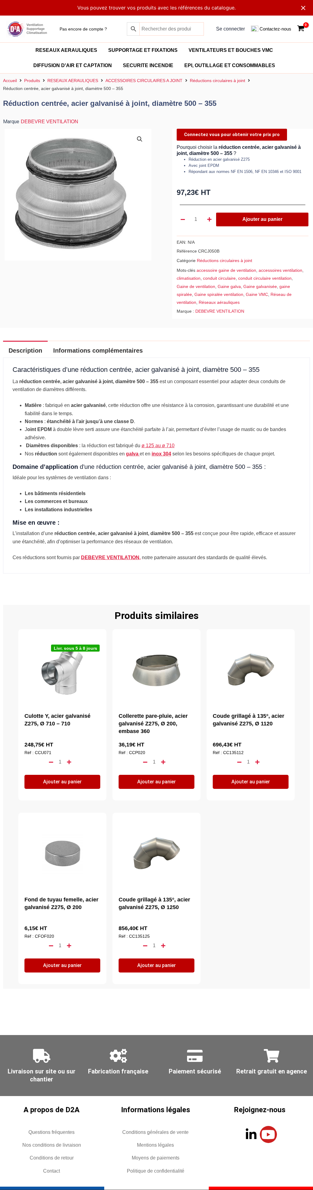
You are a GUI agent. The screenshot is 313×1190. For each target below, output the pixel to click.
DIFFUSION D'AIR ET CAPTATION (72, 65)
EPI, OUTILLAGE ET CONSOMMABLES (229, 65)
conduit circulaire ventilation (265, 278)
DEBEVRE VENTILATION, (111, 557)
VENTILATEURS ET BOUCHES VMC (231, 50)
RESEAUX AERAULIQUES (66, 50)
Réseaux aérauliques (219, 302)
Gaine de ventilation (196, 286)
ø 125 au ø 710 (158, 445)
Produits (32, 80)
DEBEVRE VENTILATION (49, 121)
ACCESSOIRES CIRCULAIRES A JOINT (143, 80)
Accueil (10, 80)
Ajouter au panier (262, 219)
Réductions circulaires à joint (217, 80)
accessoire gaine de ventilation (226, 270)
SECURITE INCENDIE (148, 65)
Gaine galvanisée (260, 286)
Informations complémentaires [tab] (98, 350)
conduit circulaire (219, 278)
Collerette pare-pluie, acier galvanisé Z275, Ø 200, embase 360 (153, 723)
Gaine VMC (257, 294)
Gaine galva (229, 286)
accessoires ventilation (280, 270)
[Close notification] (303, 8)
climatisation (189, 278)
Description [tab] (25, 350)
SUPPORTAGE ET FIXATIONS (143, 50)
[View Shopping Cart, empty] (300, 29)
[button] (139, 139)
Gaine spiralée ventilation (218, 294)
